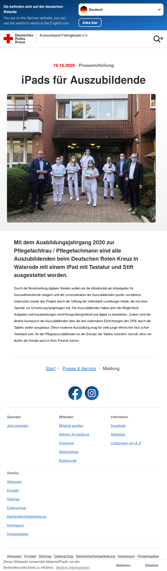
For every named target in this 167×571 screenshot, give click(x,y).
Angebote (118, 425)
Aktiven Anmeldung (74, 434)
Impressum (15, 525)
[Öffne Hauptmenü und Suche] (158, 39)
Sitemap (13, 498)
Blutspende (68, 460)
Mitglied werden (71, 425)
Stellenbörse (68, 451)
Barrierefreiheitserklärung (26, 516)
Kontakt (13, 490)
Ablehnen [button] (123, 565)
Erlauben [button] (152, 565)
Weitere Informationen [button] (73, 567)
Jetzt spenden (17, 425)
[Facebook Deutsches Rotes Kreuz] (75, 393)
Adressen (14, 481)
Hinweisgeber (17, 533)
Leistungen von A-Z (126, 442)
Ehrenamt (66, 442)
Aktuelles (118, 434)
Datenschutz (16, 507)
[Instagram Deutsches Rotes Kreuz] (92, 393)
